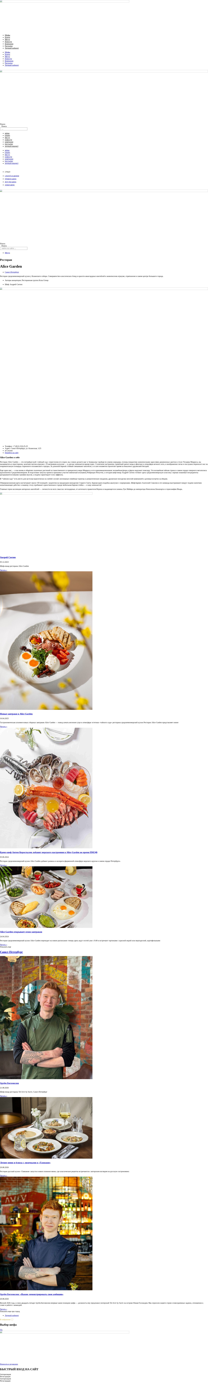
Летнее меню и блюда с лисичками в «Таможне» (25, 1162)
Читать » (3, 570)
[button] (5, 947)
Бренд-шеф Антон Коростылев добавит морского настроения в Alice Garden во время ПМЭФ (48, 852)
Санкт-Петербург (12, 272)
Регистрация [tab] (5, 1377)
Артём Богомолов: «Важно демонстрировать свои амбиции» (31, 1294)
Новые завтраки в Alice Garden (16, 714)
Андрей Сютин (8, 557)
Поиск (2, 124)
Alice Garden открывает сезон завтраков (21, 932)
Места (7, 39)
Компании (9, 44)
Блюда (7, 37)
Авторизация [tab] (5, 1374)
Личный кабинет (12, 48)
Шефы (7, 35)
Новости (8, 42)
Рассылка (9, 46)
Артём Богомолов (9, 1083)
